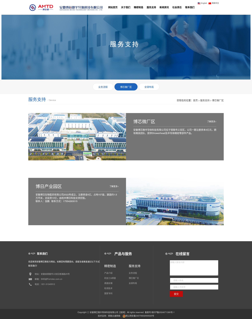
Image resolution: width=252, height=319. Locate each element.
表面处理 (108, 283)
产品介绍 (108, 272)
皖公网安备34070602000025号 (140, 315)
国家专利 (108, 293)
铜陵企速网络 (114, 315)
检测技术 (108, 288)
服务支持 (205, 100)
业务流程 (133, 272)
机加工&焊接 (110, 277)
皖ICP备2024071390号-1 (163, 312)
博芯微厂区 (218, 100)
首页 (195, 100)
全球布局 (133, 283)
